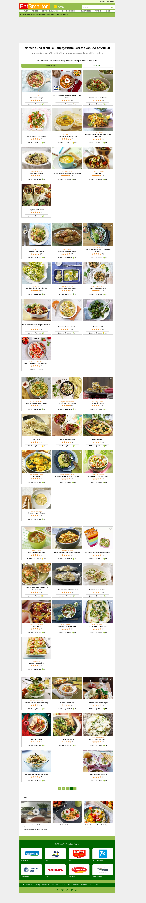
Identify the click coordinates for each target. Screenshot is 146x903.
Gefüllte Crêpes (36, 739)
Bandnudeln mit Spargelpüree (36, 288)
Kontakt (44, 884)
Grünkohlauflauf (97, 440)
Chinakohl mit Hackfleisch (98, 98)
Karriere (31, 884)
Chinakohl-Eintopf (36, 98)
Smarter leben (85, 11)
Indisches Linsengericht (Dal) (67, 136)
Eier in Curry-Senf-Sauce (67, 288)
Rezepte (35, 11)
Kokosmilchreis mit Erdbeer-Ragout (36, 363)
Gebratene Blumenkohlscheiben (67, 590)
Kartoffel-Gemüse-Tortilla (67, 327)
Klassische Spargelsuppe (36, 513)
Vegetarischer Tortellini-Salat (98, 476)
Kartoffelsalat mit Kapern (97, 739)
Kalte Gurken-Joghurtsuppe (98, 774)
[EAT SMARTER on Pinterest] (62, 889)
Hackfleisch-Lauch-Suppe (97, 590)
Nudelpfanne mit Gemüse (67, 403)
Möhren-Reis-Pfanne (67, 703)
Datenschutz (63, 884)
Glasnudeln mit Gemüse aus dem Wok (67, 552)
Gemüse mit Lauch (67, 739)
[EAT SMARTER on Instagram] (67, 889)
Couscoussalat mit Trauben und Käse (97, 552)
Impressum (54, 884)
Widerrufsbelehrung (91, 884)
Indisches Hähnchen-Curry (67, 251)
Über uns (25, 884)
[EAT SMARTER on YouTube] (76, 889)
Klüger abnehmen (68, 11)
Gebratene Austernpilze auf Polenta (67, 476)
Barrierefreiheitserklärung (31, 886)
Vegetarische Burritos (36, 210)
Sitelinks (37, 884)
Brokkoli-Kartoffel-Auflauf (98, 626)
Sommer (25, 11)
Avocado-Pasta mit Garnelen (63, 825)
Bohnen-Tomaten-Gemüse (67, 626)
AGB (49, 884)
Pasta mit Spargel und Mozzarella (36, 774)
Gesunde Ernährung (50, 11)
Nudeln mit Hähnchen (36, 173)
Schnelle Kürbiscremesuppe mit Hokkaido (67, 173)
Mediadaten (43, 886)
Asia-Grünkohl (98, 327)
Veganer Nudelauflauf (36, 663)
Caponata (98, 173)
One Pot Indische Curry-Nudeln (36, 403)
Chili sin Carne (36, 626)
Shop (108, 11)
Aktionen (98, 11)
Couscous (36, 440)
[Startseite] (34, 6)
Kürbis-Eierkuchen (98, 403)
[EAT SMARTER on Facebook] (58, 889)
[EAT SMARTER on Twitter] (72, 889)
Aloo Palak (36, 476)
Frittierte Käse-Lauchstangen (98, 703)
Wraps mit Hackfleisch (67, 440)
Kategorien (51, 886)
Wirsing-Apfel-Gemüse (36, 251)
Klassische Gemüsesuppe (36, 552)
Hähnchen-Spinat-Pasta (98, 288)
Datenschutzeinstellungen (76, 884)
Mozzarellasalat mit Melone (36, 136)
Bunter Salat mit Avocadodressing (36, 703)
